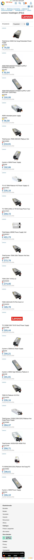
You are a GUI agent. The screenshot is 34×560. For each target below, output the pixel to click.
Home (2, 9)
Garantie (5, 517)
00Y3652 (4, 69)
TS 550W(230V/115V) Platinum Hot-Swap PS (16, 466)
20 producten (5, 24)
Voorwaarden (6, 550)
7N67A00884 (5, 257)
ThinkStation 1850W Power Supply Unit (14, 232)
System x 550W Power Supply (11, 490)
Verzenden (5, 514)
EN (31, 6)
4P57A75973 (5, 211)
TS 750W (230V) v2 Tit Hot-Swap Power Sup (16, 209)
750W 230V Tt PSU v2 (9, 279)
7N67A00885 (5, 422)
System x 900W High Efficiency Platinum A (15, 372)
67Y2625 (4, 45)
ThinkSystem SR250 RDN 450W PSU (14, 443)
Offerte (4, 523)
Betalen (5, 511)
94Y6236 (4, 94)
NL (28, 6)
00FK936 (4, 164)
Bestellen (5, 508)
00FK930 (4, 351)
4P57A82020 (5, 281)
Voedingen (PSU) (19, 10)
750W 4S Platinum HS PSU (10, 395)
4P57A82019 (5, 304)
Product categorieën (8, 528)
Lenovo (29, 10)
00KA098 (4, 374)
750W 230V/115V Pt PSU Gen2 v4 (12, 302)
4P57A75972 (5, 187)
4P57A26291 (5, 397)
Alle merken (6, 531)
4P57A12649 (5, 445)
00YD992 (4, 118)
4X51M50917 (5, 234)
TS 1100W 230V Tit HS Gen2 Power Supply (15, 325)
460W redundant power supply (11, 115)
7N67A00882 (5, 469)
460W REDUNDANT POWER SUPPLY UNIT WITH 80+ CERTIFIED (16, 91)
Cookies (5, 547)
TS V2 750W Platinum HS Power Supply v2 (15, 185)
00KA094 (4, 492)
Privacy (5, 544)
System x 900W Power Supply (11, 162)
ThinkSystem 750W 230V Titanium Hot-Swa (15, 255)
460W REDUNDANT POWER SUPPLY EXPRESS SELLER (14, 66)
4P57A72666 (5, 327)
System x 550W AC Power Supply (12, 348)
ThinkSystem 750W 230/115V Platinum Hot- (15, 139)
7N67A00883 (5, 141)
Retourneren (6, 520)
